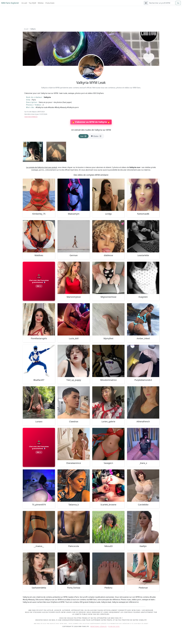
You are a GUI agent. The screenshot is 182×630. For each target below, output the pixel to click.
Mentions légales (98, 626)
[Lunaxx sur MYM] (39, 402)
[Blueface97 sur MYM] (39, 361)
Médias (41, 3)
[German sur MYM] (74, 236)
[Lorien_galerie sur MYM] (108, 402)
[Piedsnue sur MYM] (143, 569)
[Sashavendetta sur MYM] (39, 569)
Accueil (24, 3)
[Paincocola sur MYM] (74, 527)
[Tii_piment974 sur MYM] (39, 485)
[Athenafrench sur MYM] (143, 402)
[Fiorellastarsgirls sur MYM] (39, 319)
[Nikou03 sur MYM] (108, 527)
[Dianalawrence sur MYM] (74, 444)
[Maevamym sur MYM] (74, 195)
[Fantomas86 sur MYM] (143, 195)
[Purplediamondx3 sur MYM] (143, 361)
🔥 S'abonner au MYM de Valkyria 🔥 (91, 122)
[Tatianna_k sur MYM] (74, 485)
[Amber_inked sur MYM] (143, 319)
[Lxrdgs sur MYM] (108, 195)
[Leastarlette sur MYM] (143, 236)
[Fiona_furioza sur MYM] (74, 569)
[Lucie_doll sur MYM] (74, 319)
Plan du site (114, 626)
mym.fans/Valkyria (30, 117)
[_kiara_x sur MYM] (143, 444)
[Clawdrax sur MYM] (74, 402)
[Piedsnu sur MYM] (108, 569)
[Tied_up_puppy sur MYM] (74, 361)
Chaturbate (49, 3)
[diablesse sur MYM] (108, 236)
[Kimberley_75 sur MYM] (39, 195)
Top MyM (32, 3)
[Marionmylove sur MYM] (74, 278)
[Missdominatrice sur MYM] (108, 361)
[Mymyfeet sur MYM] (108, 319)
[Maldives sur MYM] (39, 236)
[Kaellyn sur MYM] (143, 527)
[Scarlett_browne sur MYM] (108, 485)
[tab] (83, 136)
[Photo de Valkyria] (33, 151)
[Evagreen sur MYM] (143, 278)
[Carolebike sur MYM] (143, 485)
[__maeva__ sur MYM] (39, 527)
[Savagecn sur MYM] (108, 444)
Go (178, 3)
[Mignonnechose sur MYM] (108, 278)
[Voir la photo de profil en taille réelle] (91, 73)
